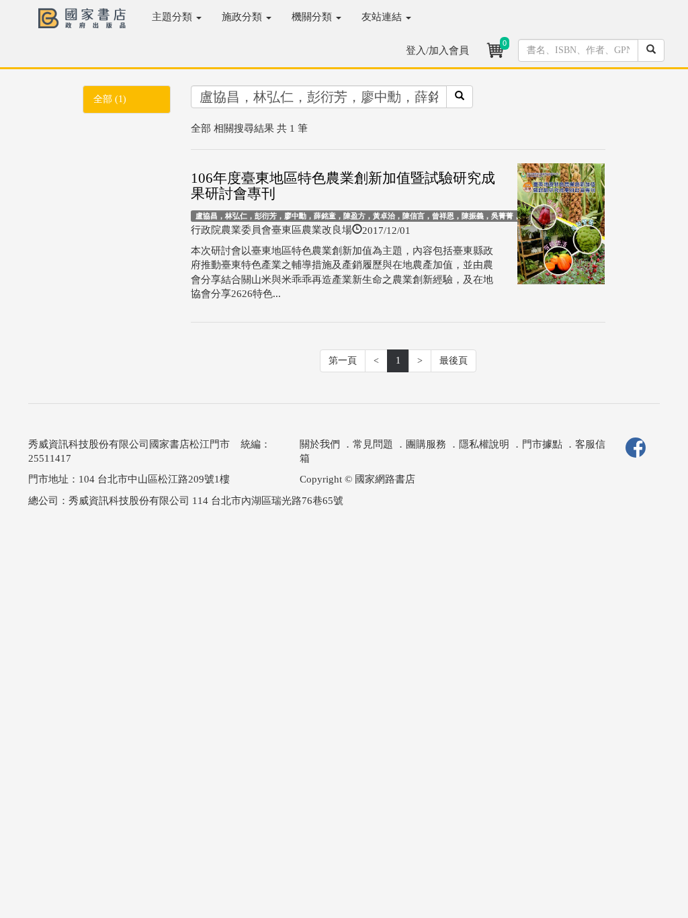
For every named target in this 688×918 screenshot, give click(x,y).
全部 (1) (109, 99)
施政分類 (243, 16)
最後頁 (453, 361)
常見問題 (373, 444)
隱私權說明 (484, 444)
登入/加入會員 (437, 50)
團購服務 (426, 444)
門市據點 (542, 444)
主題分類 (173, 16)
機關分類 (313, 16)
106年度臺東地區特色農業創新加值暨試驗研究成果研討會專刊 (343, 186)
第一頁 (343, 361)
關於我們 (320, 444)
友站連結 (382, 16)
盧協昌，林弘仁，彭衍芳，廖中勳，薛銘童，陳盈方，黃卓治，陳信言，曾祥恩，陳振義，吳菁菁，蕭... (365, 216)
